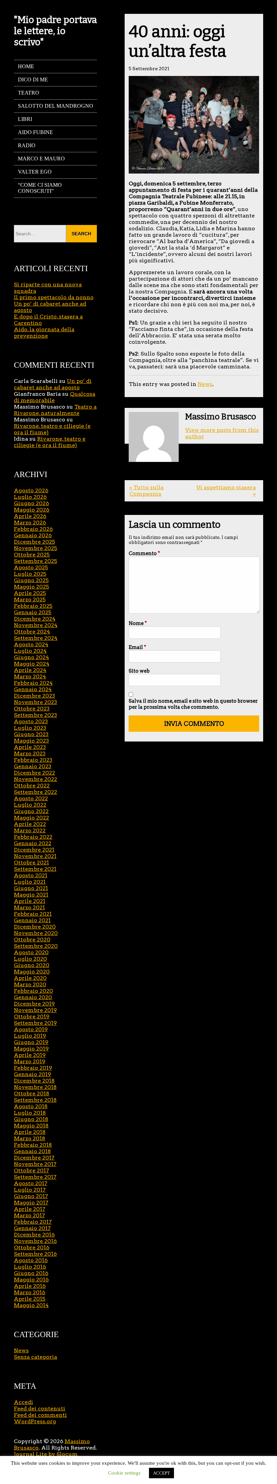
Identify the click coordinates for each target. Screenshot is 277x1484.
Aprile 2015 (29, 1299)
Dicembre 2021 (34, 850)
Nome (138, 623)
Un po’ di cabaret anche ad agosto (53, 384)
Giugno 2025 (31, 580)
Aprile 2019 (30, 1055)
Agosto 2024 (31, 644)
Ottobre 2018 (31, 1093)
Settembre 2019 (35, 1023)
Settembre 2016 (35, 1254)
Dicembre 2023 (34, 696)
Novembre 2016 (35, 1241)
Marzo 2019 (29, 1061)
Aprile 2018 (30, 1132)
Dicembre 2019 (34, 1003)
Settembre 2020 (36, 946)
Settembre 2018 (35, 1100)
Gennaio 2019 (32, 1074)
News (205, 384)
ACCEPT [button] (161, 1473)
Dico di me (33, 79)
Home (26, 66)
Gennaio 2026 (33, 535)
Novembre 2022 (35, 779)
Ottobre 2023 (32, 708)
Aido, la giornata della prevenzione (44, 332)
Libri (25, 119)
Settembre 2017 (35, 1177)
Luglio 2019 (30, 1036)
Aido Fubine (35, 132)
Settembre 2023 (35, 715)
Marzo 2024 (30, 676)
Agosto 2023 (31, 721)
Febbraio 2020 (33, 991)
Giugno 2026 (31, 503)
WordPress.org (35, 1421)
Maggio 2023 (31, 740)
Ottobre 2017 (31, 1170)
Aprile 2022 (30, 824)
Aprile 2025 (30, 593)
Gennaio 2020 (33, 997)
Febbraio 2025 (33, 606)
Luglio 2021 (30, 882)
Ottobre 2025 (32, 554)
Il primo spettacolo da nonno (54, 297)
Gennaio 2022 (32, 843)
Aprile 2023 (30, 747)
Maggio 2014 (31, 1305)
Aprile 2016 (30, 1286)
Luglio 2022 (30, 805)
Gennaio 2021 (32, 920)
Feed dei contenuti (39, 1408)
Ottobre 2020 (32, 939)
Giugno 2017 (31, 1196)
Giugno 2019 (31, 1042)
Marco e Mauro (41, 158)
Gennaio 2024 (33, 689)
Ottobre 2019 (31, 1016)
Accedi (23, 1402)
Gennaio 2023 (32, 766)
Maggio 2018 (31, 1125)
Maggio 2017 (31, 1202)
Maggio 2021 (31, 894)
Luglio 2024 (30, 651)
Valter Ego (35, 172)
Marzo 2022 (30, 830)
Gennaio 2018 (32, 1151)
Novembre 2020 (36, 933)
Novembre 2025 (35, 548)
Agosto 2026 (31, 490)
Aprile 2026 (30, 516)
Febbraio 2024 (33, 683)
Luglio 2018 (30, 1113)
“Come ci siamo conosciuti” (40, 188)
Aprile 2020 (30, 978)
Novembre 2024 (35, 625)
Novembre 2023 (35, 702)
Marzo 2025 (30, 599)
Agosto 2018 (31, 1106)
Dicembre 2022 (34, 773)
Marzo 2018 (29, 1138)
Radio (26, 145)
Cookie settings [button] (124, 1473)
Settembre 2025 (35, 561)
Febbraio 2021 (33, 914)
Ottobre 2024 (32, 631)
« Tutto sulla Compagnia (146, 490)
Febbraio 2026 (33, 529)
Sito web (139, 671)
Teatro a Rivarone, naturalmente (55, 409)
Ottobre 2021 (31, 862)
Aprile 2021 (29, 901)
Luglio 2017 (30, 1190)
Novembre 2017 (35, 1164)
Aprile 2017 (29, 1209)
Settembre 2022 (35, 792)
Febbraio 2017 (33, 1222)
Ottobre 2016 (31, 1247)
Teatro (28, 93)
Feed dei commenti (40, 1415)
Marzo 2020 (30, 984)
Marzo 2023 (30, 753)
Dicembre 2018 (34, 1080)
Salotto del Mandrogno (55, 106)
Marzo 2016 (29, 1292)
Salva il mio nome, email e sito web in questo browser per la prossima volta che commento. (193, 704)
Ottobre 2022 (32, 785)
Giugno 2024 (31, 657)
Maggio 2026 (31, 509)
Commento (144, 553)
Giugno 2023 (31, 734)
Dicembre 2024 (34, 619)
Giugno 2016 (31, 1273)
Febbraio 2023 (33, 760)
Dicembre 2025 (34, 542)
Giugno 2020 (31, 965)
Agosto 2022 (31, 798)
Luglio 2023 (30, 728)
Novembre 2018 (35, 1087)
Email (137, 647)
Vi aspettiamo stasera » (226, 490)
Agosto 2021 (30, 875)
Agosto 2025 (31, 567)
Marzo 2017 (29, 1215)
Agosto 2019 (31, 1029)
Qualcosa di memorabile (54, 397)
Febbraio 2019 (33, 1068)
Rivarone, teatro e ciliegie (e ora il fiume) (49, 442)
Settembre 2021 (35, 869)
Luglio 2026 (30, 497)
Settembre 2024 (35, 638)
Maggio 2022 (31, 817)
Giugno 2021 (31, 888)
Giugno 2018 (31, 1119)
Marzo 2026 (30, 522)
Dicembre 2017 (34, 1157)
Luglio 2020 (30, 959)
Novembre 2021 (35, 856)
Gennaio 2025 (32, 612)
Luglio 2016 (30, 1267)
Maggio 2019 (31, 1048)
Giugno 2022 (31, 811)
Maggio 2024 (31, 663)
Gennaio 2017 (32, 1228)
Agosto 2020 (31, 952)
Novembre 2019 (35, 1010)
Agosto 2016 (31, 1260)
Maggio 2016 (31, 1279)
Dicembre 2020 (35, 926)
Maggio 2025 (31, 586)
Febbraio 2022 (33, 837)
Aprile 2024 (30, 670)
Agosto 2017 (30, 1183)
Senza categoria (35, 1357)
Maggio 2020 (32, 971)
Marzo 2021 (29, 907)
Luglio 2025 (30, 574)
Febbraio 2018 (33, 1145)
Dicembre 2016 (34, 1234)
